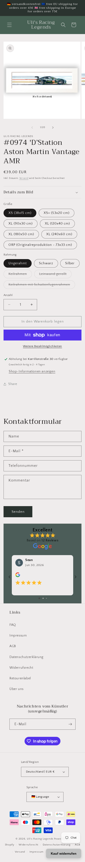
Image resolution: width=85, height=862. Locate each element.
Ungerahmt (17, 263)
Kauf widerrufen (63, 853)
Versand (24, 178)
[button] (9, 25)
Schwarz (46, 263)
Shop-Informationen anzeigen (32, 371)
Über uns (16, 689)
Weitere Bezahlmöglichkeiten (42, 346)
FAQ (12, 625)
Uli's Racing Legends (40, 838)
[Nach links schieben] (32, 127)
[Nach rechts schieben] (53, 127)
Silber (70, 263)
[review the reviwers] (17, 576)
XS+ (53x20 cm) (56, 213)
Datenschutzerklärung (26, 657)
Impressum (18, 635)
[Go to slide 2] (43, 598)
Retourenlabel (20, 678)
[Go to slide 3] (46, 598)
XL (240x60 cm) (59, 234)
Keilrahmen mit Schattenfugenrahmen (41, 286)
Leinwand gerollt (55, 275)
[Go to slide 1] (39, 598)
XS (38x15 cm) (19, 213)
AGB (12, 646)
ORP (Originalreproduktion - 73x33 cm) (40, 245)
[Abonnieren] (70, 724)
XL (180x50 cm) (21, 234)
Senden (18, 512)
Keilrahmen (20, 275)
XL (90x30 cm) (20, 223)
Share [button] (12, 384)
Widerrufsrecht (21, 668)
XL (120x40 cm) (57, 223)
